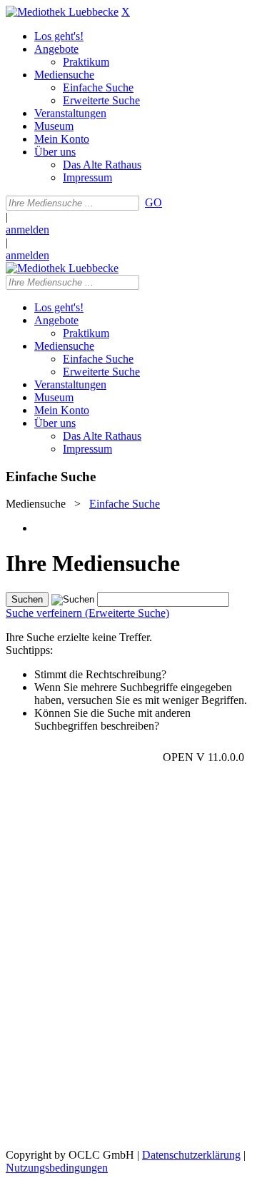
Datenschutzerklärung (191, 1155)
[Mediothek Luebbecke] (62, 12)
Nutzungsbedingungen (57, 1168)
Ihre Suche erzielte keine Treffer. (79, 637)
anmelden (27, 229)
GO (153, 202)
